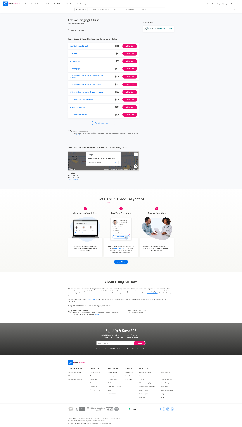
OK (115, 162)
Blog (109, 390)
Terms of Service (137, 348)
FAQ (109, 383)
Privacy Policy (126, 348)
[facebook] (160, 409)
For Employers (39, 4)
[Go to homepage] (76, 362)
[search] (232, 4)
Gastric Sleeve (143, 390)
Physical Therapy (166, 379)
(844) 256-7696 (119, 248)
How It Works (112, 372)
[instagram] (164, 409)
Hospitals (128, 379)
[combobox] (106, 9)
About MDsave (95, 372)
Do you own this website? (95, 162)
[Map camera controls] (136, 166)
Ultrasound (164, 387)
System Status (115, 418)
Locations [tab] (82, 30)
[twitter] (168, 409)
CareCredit (91, 299)
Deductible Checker (114, 387)
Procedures (129, 372)
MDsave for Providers (75, 376)
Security (97, 418)
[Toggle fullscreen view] (136, 154)
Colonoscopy (143, 376)
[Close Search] (235, 9)
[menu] (112, 4)
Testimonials (112, 394)
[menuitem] (28, 4)
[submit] (162, 9)
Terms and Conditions (85, 418)
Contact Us (93, 387)
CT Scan (141, 379)
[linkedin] (172, 409)
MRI (162, 376)
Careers (92, 383)
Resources (93, 379)
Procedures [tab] (72, 30)
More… (163, 397)
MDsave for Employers (75, 379)
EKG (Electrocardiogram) (147, 387)
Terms (127, 169)
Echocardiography (145, 383)
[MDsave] (11, 4)
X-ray (162, 394)
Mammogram (165, 372)
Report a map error (134, 169)
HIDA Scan (142, 397)
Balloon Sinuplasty (145, 372)
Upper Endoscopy (167, 390)
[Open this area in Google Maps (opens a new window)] (72, 169)
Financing (83, 4)
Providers (128, 376)
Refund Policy (112, 379)
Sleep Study (165, 383)
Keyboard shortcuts (109, 169)
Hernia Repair (143, 394)
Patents (105, 418)
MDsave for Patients (74, 372)
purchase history (152, 293)
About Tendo (94, 376)
